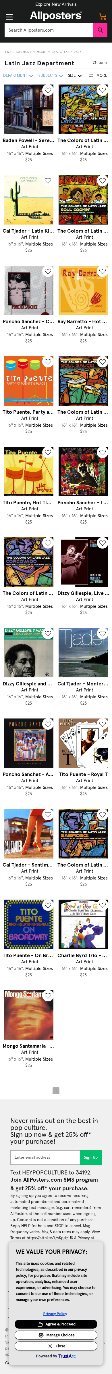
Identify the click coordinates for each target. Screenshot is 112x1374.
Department (15, 76)
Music (42, 52)
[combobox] (49, 30)
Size (72, 76)
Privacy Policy (55, 1313)
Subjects (47, 76)
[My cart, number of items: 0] (102, 16)
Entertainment (18, 52)
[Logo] (56, 16)
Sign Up (91, 1157)
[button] (56, 4)
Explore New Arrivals (56, 4)
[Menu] (9, 17)
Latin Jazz (72, 52)
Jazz (55, 52)
